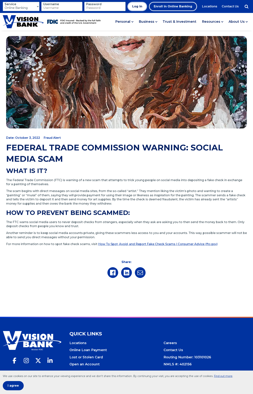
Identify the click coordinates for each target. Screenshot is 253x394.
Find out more (223, 376)
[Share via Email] (140, 272)
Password (93, 4)
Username (51, 4)
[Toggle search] (246, 6)
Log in (137, 6)
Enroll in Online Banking (173, 6)
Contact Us (230, 6)
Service (10, 4)
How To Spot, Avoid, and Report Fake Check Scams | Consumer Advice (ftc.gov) (158, 244)
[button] (124, 21)
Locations (209, 6)
